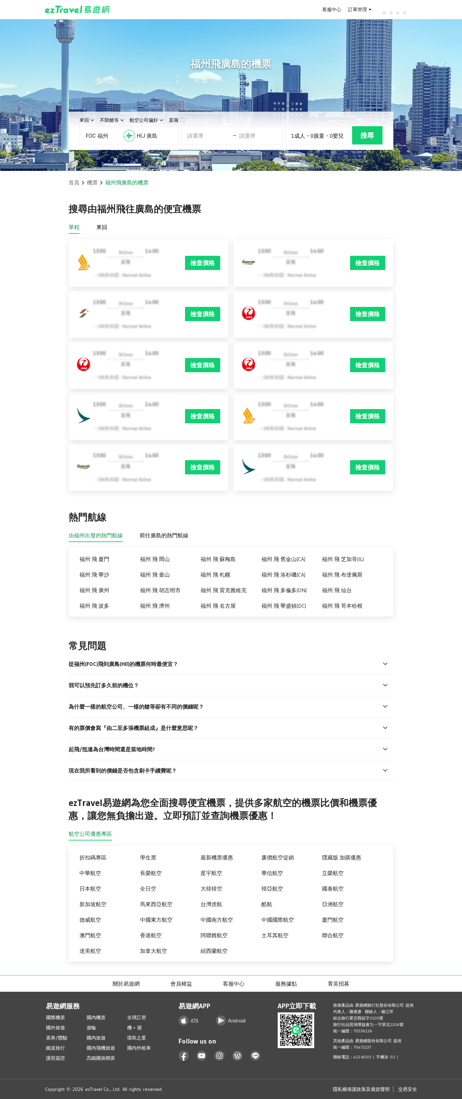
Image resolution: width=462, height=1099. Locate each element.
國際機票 (55, 1017)
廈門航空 (333, 919)
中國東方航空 (156, 919)
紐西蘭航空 (214, 950)
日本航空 (90, 888)
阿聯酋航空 (214, 935)
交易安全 (407, 1089)
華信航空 (272, 873)
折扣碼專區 (93, 857)
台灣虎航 (211, 904)
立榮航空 (333, 873)
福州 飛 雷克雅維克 (224, 590)
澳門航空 (90, 935)
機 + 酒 (134, 1028)
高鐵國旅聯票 (101, 1058)
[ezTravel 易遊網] (77, 9)
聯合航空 (333, 935)
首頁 (74, 182)
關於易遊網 (126, 983)
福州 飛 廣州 (94, 590)
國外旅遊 (55, 1028)
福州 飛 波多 (94, 605)
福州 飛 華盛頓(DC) (283, 605)
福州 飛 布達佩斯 (342, 574)
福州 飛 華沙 (94, 574)
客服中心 (331, 9)
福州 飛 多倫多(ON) (284, 590)
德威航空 (90, 919)
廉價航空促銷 (277, 857)
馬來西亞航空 (156, 904)
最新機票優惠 (217, 857)
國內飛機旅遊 (101, 1048)
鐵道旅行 (55, 1048)
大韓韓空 (211, 888)
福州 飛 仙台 (337, 590)
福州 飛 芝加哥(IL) (343, 559)
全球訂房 (136, 1017)
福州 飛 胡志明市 (160, 590)
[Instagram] (219, 1056)
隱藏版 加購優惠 (341, 857)
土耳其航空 (274, 935)
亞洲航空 (333, 904)
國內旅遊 (96, 1038)
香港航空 (151, 935)
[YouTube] (202, 1056)
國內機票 (96, 1017)
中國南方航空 (217, 919)
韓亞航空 (272, 888)
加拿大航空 (153, 950)
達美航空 (90, 950)
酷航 (266, 904)
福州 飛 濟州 (155, 605)
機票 (92, 182)
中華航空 (90, 873)
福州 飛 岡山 (155, 559)
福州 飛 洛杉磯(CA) (283, 574)
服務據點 (286, 983)
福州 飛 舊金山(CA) (283, 559)
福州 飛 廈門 (94, 559)
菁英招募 (338, 983)
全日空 (148, 888)
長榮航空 (151, 873)
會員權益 (181, 983)
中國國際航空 (277, 919)
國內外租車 (139, 1048)
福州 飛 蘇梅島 (218, 559)
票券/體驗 (56, 1038)
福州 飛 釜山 (155, 574)
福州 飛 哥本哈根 (342, 605)
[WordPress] (237, 1056)
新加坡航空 (93, 904)
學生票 (148, 857)
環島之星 (136, 1038)
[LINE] (255, 1056)
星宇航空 (211, 873)
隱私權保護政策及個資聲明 (361, 1089)
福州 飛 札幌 (215, 574)
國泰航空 (333, 888)
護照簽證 (55, 1058)
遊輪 (91, 1028)
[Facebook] (184, 1056)
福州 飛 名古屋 (218, 605)
